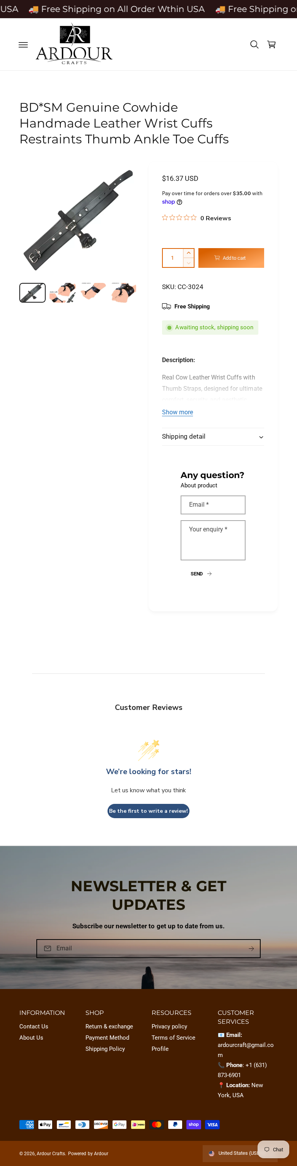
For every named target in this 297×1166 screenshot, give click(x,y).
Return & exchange (109, 1026)
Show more (177, 412)
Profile (160, 1049)
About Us (31, 1038)
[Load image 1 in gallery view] (32, 293)
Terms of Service (173, 1038)
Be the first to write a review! (148, 811)
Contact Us (33, 1026)
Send (197, 574)
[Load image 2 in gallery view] (63, 293)
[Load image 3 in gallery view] (93, 293)
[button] (23, 44)
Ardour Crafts (51, 1153)
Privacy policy (169, 1026)
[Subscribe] (251, 948)
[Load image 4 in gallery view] (123, 293)
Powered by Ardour (88, 1153)
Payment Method (107, 1038)
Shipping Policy (105, 1049)
